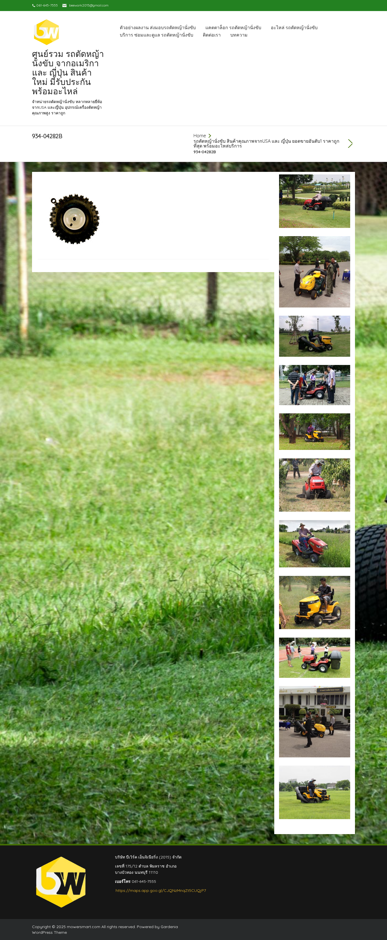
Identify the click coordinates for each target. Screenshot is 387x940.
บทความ (239, 35)
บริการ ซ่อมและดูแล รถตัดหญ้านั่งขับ (156, 35)
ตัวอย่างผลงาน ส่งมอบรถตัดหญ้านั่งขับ (158, 27)
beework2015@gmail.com (89, 5)
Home (200, 135)
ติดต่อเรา (212, 35)
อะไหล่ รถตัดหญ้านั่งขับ (294, 27)
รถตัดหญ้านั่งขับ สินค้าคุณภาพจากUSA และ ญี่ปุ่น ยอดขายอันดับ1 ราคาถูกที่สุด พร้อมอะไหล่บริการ (266, 143)
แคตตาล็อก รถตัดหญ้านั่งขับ (233, 27)
